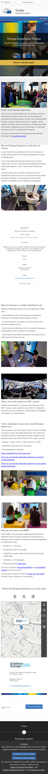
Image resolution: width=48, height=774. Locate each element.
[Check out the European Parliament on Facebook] (15, 596)
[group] (21, 629)
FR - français (5, 2)
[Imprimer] (44, 626)
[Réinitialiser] (44, 604)
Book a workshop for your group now (15, 453)
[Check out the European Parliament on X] (24, 596)
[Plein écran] (44, 621)
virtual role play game (36, 574)
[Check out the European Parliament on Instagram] (33, 596)
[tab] (24, 726)
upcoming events (19, 136)
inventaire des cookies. (37, 770)
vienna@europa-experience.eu (21, 686)
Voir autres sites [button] (28, 2)
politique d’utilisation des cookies (13, 770)
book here (22, 564)
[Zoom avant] (44, 610)
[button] (21, 627)
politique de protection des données (21, 767)
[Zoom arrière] (44, 615)
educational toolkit (24, 567)
